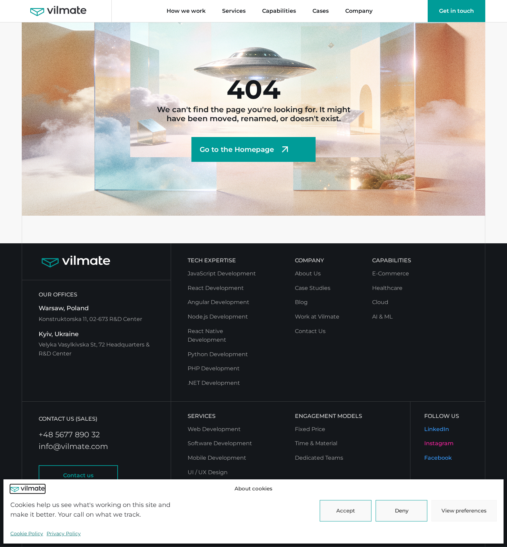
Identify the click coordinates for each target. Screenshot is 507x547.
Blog (301, 302)
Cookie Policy (26, 533)
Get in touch (456, 11)
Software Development (220, 443)
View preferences (464, 510)
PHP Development (214, 368)
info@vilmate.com (73, 446)
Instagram (439, 443)
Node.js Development (218, 316)
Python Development (218, 354)
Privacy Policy (64, 533)
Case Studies (312, 288)
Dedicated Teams (319, 458)
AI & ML (382, 316)
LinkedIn (436, 429)
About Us (308, 273)
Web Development (214, 429)
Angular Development (218, 302)
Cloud (380, 302)
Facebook (438, 458)
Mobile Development (217, 458)
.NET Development (214, 383)
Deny (401, 510)
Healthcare (387, 288)
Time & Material (316, 443)
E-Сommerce (390, 273)
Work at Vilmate (317, 316)
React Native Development (207, 335)
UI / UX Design (208, 472)
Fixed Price (310, 429)
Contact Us (310, 331)
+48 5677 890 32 (69, 434)
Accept (345, 510)
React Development (216, 288)
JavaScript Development (222, 273)
